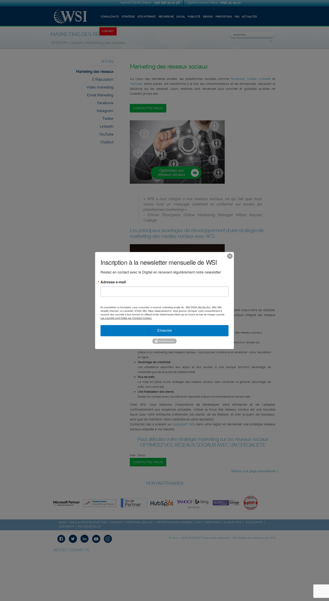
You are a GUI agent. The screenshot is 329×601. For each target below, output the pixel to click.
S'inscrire (164, 330)
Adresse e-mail (113, 282)
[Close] (230, 256)
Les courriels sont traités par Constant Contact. (126, 318)
